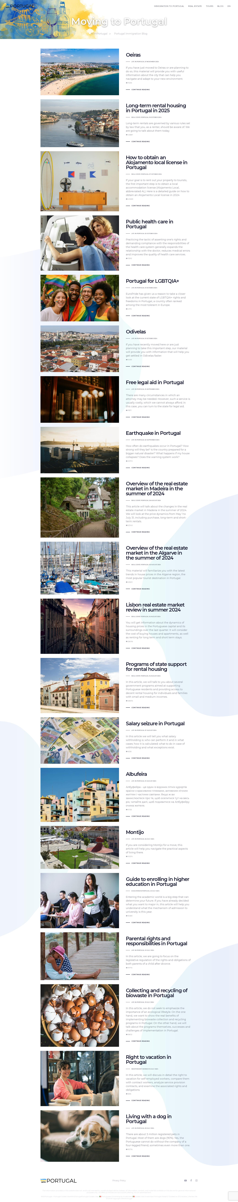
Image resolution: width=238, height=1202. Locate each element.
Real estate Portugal (140, 117)
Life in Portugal (137, 62)
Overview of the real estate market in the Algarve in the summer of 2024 (119, 568)
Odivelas (119, 348)
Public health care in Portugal (119, 243)
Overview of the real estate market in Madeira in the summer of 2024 (119, 507)
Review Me (193, 1196)
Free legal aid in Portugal (119, 399)
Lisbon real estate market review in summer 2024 (119, 626)
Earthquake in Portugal (119, 450)
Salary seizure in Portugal (119, 740)
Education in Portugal (140, 891)
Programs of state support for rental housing (119, 685)
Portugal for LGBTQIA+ (119, 298)
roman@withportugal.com (93, 1194)
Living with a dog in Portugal (119, 1136)
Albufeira (119, 795)
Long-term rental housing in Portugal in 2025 (119, 123)
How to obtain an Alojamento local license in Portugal (119, 181)
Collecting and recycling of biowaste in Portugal (119, 1015)
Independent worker (140, 1069)
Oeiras (119, 72)
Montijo (119, 847)
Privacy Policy (119, 1180)
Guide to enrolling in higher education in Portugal (119, 900)
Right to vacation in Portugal (119, 1078)
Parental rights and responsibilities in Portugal (119, 956)
